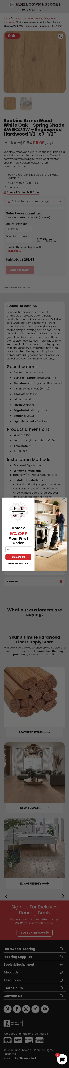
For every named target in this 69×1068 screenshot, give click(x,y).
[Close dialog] (64, 500)
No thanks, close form (18, 563)
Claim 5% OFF (18, 557)
